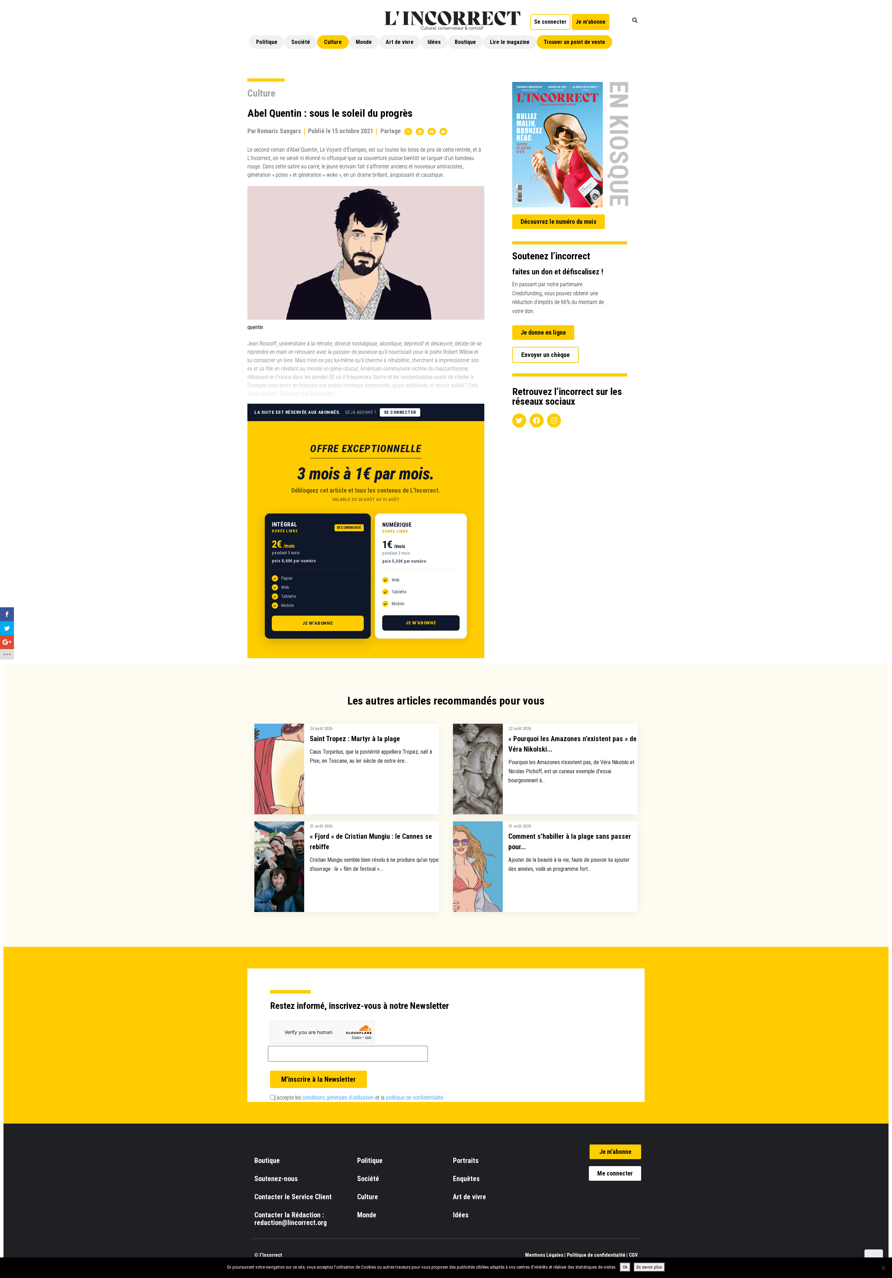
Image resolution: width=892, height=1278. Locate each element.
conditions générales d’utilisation (338, 1097)
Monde (364, 42)
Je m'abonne (317, 623)
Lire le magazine (510, 42)
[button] (635, 20)
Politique (266, 42)
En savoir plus (649, 1267)
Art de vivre (400, 42)
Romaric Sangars (279, 131)
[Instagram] (554, 420)
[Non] (883, 1267)
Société (300, 42)
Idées (434, 42)
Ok (625, 1267)
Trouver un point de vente (574, 42)
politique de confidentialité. (415, 1097)
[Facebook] (537, 420)
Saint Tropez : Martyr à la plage (355, 739)
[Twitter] (519, 420)
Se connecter (400, 412)
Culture (333, 42)
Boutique (465, 42)
